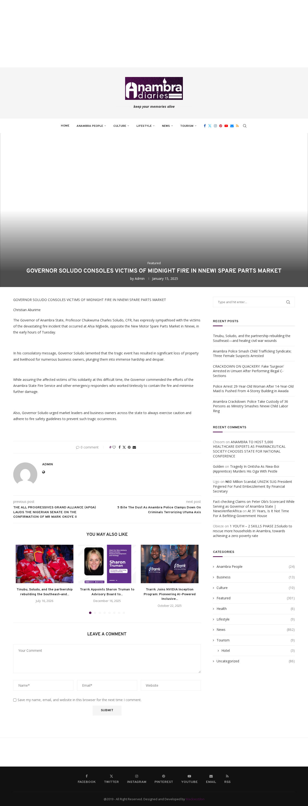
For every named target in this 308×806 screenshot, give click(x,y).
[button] (22, 579)
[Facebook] (205, 126)
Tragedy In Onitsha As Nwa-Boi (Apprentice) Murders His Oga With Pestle (246, 468)
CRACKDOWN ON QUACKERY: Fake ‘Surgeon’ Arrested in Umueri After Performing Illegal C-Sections (248, 371)
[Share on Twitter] (124, 447)
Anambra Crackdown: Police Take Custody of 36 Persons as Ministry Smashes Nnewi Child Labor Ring (250, 406)
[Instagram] (215, 126)
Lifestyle (144, 126)
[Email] (232, 126)
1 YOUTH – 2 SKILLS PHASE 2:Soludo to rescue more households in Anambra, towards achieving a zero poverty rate (252, 531)
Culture (119, 126)
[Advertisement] (144, 33)
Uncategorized (256, 661)
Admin (140, 278)
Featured (256, 598)
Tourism (186, 126)
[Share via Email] (134, 447)
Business (256, 577)
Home (65, 126)
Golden (218, 466)
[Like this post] (114, 447)
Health (256, 608)
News (166, 126)
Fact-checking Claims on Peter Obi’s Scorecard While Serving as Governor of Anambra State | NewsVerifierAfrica (254, 506)
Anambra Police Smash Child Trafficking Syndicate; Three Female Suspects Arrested (252, 353)
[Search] (244, 126)
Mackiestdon (195, 799)
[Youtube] (226, 126)
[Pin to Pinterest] (129, 447)
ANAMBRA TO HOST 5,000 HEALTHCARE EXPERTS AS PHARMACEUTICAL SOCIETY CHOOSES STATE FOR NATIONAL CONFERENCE (249, 449)
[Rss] (237, 126)
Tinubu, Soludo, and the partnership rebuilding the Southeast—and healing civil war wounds (251, 338)
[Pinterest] (220, 126)
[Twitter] (210, 126)
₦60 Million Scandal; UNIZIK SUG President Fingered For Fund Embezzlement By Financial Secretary (252, 486)
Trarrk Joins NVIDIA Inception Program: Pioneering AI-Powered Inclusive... (170, 594)
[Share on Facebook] (120, 447)
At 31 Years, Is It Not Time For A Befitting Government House (251, 513)
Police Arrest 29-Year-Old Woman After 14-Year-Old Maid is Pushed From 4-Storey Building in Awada (253, 388)
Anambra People (90, 126)
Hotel (258, 650)
